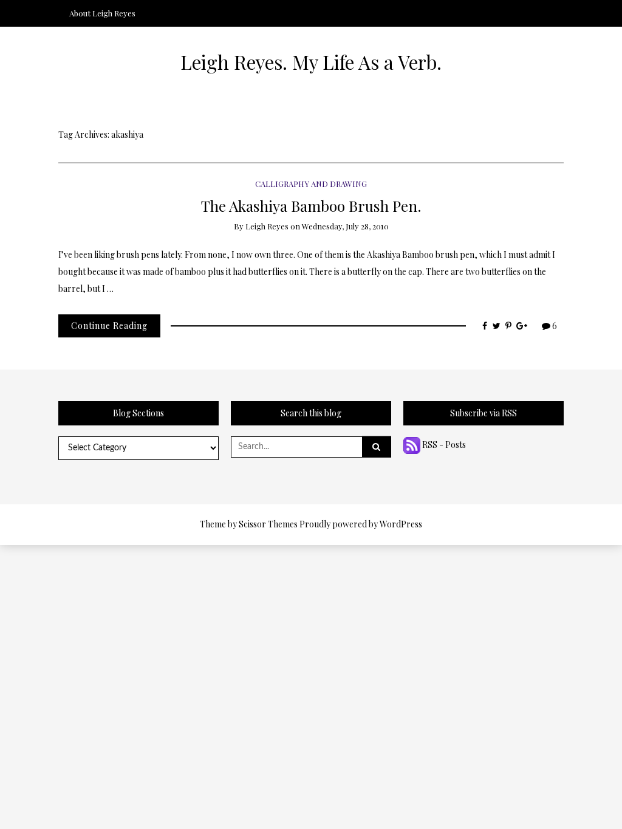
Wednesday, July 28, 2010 (345, 226)
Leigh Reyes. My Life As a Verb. (311, 62)
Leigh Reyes (267, 226)
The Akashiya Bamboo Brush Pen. (311, 205)
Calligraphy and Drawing (311, 183)
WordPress (401, 524)
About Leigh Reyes (102, 13)
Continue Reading (109, 325)
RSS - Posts (443, 444)
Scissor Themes (268, 524)
